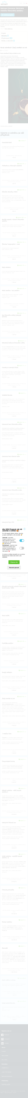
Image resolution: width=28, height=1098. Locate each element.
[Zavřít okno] (24, 529)
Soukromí (4, 556)
